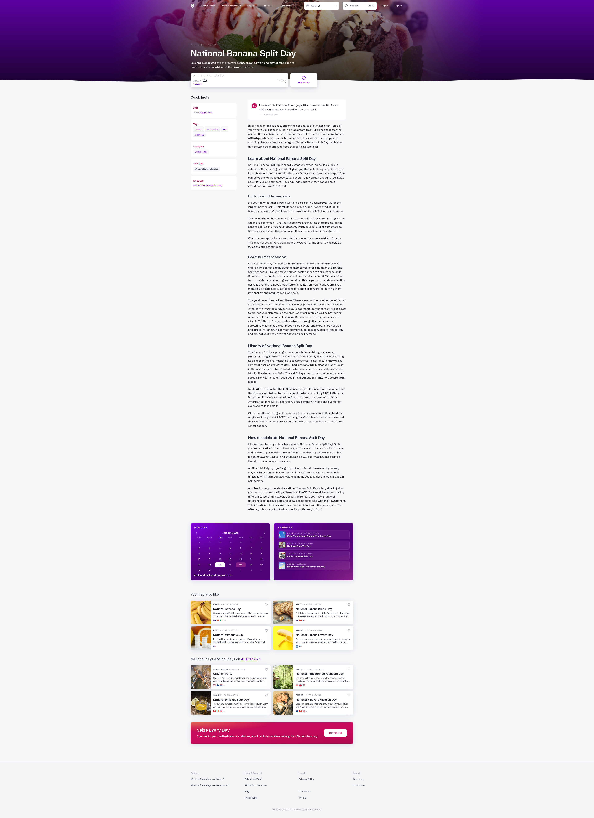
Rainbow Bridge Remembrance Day (306, 566)
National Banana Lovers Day (314, 635)
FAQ (247, 791)
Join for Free (335, 732)
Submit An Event (254, 779)
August (201, 45)
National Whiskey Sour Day (231, 699)
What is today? (208, 5)
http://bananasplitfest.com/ (207, 185)
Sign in (385, 5)
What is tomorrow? (231, 5)
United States (201, 152)
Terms (302, 797)
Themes (268, 5)
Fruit (225, 129)
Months (251, 5)
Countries (285, 5)
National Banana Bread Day (314, 609)
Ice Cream (199, 135)
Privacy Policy (306, 779)
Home (193, 45)
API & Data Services (256, 785)
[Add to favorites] (266, 604)
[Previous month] (196, 532)
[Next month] (264, 532)
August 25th (205, 112)
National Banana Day (227, 609)
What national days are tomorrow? (210, 785)
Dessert (198, 129)
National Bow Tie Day (299, 546)
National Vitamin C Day (228, 635)
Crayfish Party (222, 673)
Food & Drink (212, 129)
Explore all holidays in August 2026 (212, 575)
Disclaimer (305, 791)
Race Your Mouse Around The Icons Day (309, 536)
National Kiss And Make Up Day (316, 699)
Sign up (398, 5)
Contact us (359, 785)
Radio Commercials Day (300, 556)
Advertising (251, 797)
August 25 (212, 45)
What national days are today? (207, 779)
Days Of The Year (291, 809)
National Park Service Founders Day (320, 673)
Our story (358, 779)
